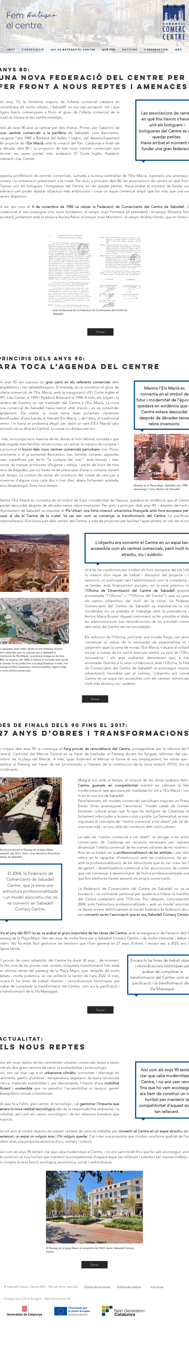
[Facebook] (167, 6)
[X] (175, 6)
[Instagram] (183, 6)
